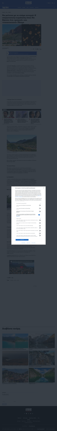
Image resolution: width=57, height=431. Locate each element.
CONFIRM (22, 239)
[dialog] (28, 215)
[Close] (44, 188)
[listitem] (28, 203)
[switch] (39, 205)
